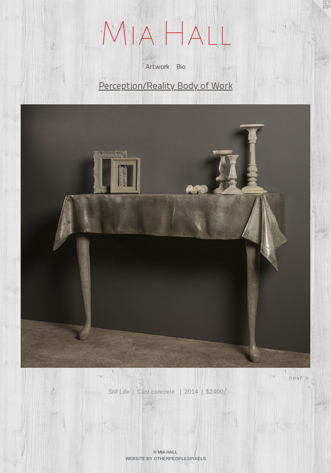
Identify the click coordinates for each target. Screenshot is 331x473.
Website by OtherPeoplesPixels (165, 458)
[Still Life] (165, 236)
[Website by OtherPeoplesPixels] (314, 17)
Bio (181, 66)
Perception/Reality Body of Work (166, 85)
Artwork (157, 66)
